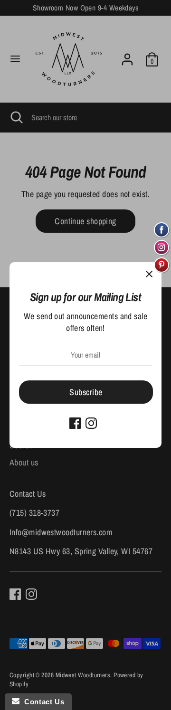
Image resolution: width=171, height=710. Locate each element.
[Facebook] (75, 423)
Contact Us (41, 702)
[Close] (149, 274)
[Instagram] (91, 423)
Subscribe (85, 392)
